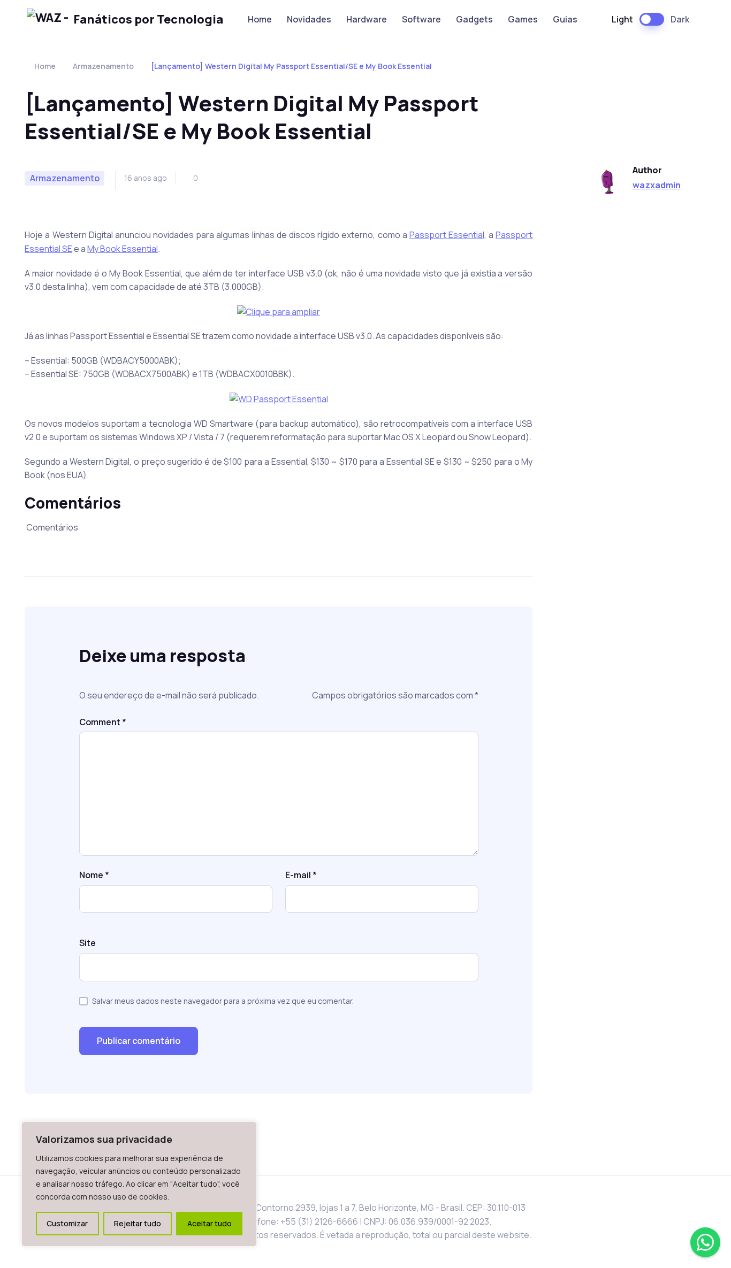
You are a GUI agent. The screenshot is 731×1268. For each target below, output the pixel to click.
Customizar (67, 1223)
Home (260, 19)
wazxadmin (657, 185)
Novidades (309, 19)
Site (87, 943)
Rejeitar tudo (137, 1223)
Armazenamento (103, 66)
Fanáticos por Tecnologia (148, 19)
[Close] (245, 1130)
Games (523, 19)
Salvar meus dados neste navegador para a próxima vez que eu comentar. (223, 1001)
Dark (680, 19)
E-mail (301, 875)
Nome (94, 875)
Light (622, 19)
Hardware (366, 19)
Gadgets (474, 19)
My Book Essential (122, 249)
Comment (102, 722)
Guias (565, 19)
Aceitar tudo (209, 1223)
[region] (139, 1184)
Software (421, 19)
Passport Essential (446, 235)
